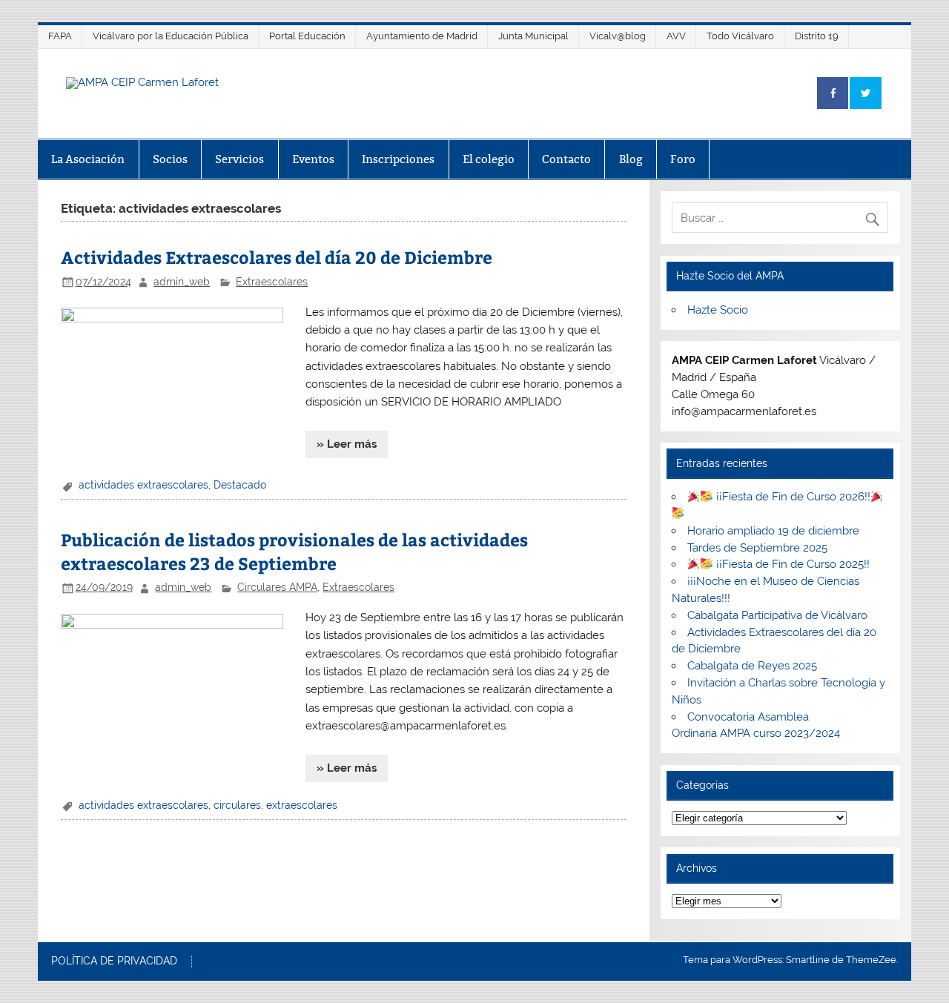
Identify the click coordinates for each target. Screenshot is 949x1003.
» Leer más (347, 444)
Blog (631, 159)
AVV (676, 36)
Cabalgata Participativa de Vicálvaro (777, 615)
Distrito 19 (817, 36)
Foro (682, 159)
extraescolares (301, 805)
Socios (170, 159)
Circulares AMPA (277, 587)
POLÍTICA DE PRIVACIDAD (114, 961)
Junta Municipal (533, 36)
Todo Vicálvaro (740, 36)
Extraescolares (272, 282)
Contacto (566, 159)
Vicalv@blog (617, 36)
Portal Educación (307, 36)
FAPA (60, 36)
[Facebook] (832, 93)
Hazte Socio (717, 310)
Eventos (313, 159)
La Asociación (88, 159)
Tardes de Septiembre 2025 (757, 548)
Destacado (240, 485)
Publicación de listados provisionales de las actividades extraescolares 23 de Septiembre (294, 551)
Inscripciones (398, 159)
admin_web (181, 282)
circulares (237, 805)
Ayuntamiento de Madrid (421, 36)
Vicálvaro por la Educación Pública (170, 36)
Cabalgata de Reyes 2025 (752, 665)
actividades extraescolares (143, 485)
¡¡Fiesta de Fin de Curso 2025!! (791, 564)
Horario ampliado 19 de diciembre (773, 530)
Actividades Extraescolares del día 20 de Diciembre (276, 256)
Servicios (239, 159)
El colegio (489, 159)
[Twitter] (865, 93)
